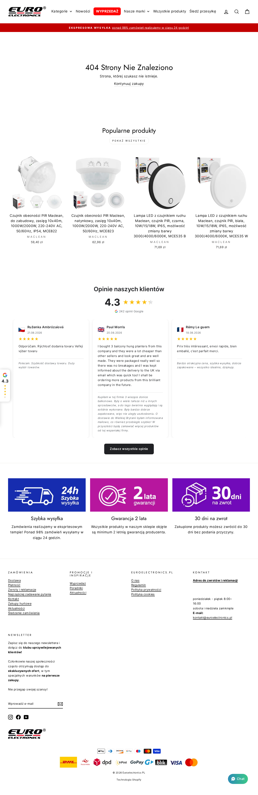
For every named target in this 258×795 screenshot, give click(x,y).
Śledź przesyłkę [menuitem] (202, 11)
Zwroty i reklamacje (22, 589)
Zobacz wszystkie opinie (129, 449)
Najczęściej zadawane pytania (29, 594)
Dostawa (14, 580)
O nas (135, 580)
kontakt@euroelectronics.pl (212, 617)
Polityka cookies (143, 594)
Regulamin (138, 585)
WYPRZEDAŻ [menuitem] (107, 11)
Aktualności (16, 608)
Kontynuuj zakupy (129, 84)
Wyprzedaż (78, 583)
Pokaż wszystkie (129, 140)
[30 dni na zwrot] (211, 495)
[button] (238, 779)
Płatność (14, 585)
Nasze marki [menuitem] (134, 11)
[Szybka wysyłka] (47, 495)
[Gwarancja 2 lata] (129, 495)
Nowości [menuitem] (83, 11)
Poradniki (76, 588)
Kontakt (13, 599)
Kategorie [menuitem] (59, 11)
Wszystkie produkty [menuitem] (169, 11)
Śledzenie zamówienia (24, 613)
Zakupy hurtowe (19, 603)
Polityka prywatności (146, 589)
